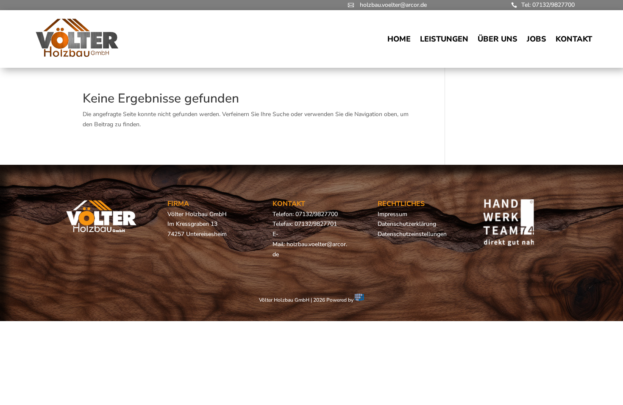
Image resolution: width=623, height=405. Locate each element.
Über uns (497, 39)
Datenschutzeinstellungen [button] (412, 234)
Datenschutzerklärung (407, 224)
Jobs (536, 39)
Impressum (392, 214)
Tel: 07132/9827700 (548, 5)
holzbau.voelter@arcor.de (393, 5)
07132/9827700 (316, 214)
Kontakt (574, 39)
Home (399, 39)
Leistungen (444, 39)
